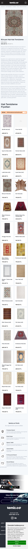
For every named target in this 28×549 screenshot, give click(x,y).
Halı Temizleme (9, 6)
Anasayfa (3, 6)
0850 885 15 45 (14, 514)
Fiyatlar (14, 6)
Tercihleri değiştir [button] (17, 545)
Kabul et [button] (17, 541)
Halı (18, 6)
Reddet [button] (16, 543)
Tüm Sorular (14, 501)
